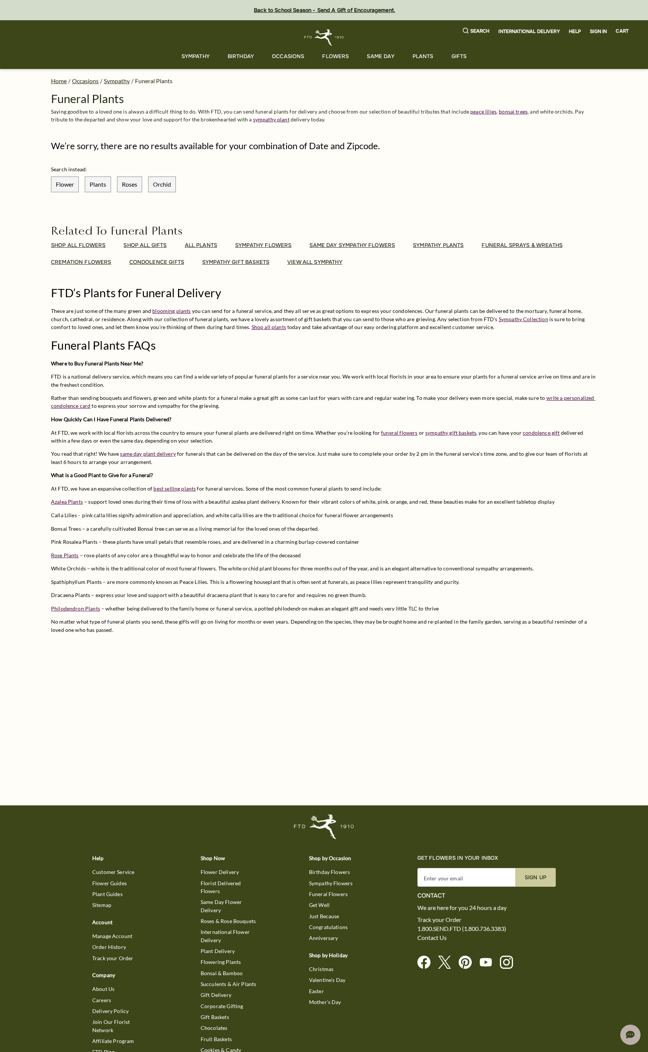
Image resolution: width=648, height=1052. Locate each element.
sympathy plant (271, 119)
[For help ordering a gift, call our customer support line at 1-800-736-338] (324, 37)
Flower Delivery (220, 872)
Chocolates (214, 1028)
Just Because (324, 916)
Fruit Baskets (216, 1039)
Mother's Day (325, 1002)
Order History (109, 947)
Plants (423, 56)
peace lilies (483, 111)
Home (59, 80)
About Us (103, 989)
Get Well (319, 905)
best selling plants (174, 488)
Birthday (241, 56)
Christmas (321, 969)
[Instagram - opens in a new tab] (509, 963)
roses (129, 184)
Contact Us (432, 938)
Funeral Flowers (328, 894)
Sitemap (101, 905)
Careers (101, 1000)
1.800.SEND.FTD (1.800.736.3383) (461, 929)
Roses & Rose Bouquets (228, 921)
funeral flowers (399, 432)
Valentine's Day (327, 980)
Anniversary (323, 938)
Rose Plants (65, 555)
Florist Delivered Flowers (221, 887)
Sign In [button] (598, 31)
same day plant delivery (148, 453)
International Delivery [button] (529, 31)
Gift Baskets (215, 1017)
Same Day (380, 56)
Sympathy (196, 56)
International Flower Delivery (225, 936)
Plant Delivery (218, 951)
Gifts (459, 56)
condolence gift (541, 432)
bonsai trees (513, 111)
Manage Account (112, 936)
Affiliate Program (113, 1041)
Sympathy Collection (523, 319)
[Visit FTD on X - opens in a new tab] (447, 963)
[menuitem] (195, 56)
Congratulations (328, 927)
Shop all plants (269, 327)
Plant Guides (107, 894)
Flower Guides (109, 883)
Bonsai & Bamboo (222, 973)
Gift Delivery (216, 995)
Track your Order (112, 958)
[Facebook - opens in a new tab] (426, 963)
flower (65, 184)
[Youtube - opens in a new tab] (488, 963)
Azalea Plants (67, 501)
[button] (476, 31)
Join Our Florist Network (111, 1026)
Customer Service (113, 872)
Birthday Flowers (329, 872)
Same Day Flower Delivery (221, 906)
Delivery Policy (110, 1011)
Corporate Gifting (222, 1006)
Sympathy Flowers (330, 883)
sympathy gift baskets (450, 432)
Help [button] (575, 31)
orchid (162, 184)
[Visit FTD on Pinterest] (468, 963)
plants (98, 184)
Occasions (288, 56)
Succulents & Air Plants (228, 984)
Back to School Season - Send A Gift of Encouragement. (324, 10)
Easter (316, 991)
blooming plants (171, 311)
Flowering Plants (221, 962)
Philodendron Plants (75, 608)
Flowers (335, 56)
